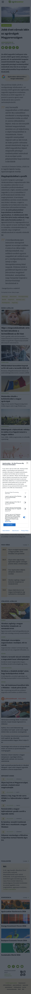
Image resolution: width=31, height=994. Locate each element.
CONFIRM (9, 524)
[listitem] (15, 493)
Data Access (15, 530)
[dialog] (15, 497)
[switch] (24, 497)
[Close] (27, 463)
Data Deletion (6, 530)
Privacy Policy (24, 530)
